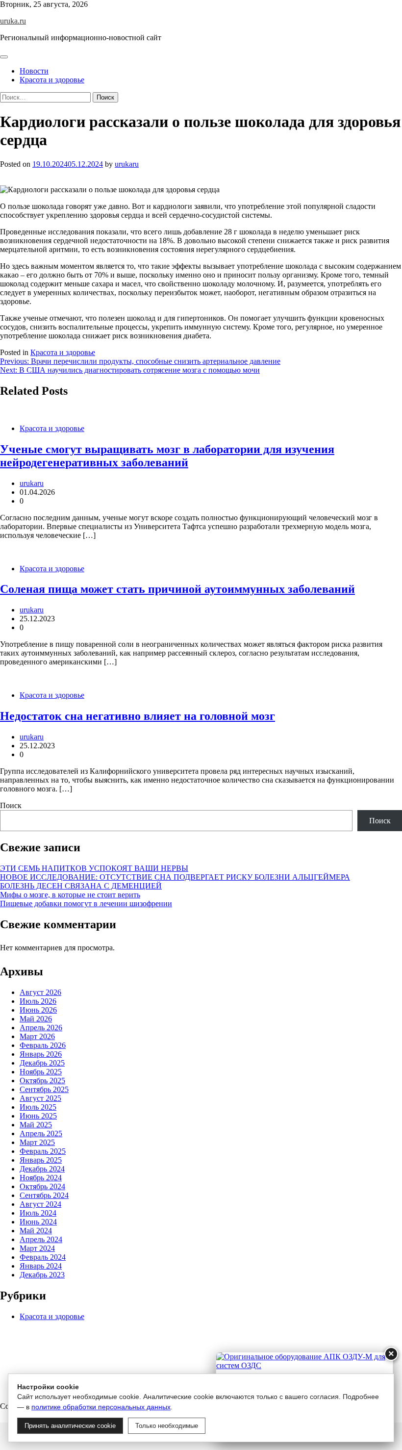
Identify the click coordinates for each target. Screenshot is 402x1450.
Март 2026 (37, 1036)
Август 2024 (40, 1204)
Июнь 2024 (38, 1222)
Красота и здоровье (52, 80)
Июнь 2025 (38, 1116)
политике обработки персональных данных (101, 1407)
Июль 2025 (38, 1107)
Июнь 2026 (38, 1010)
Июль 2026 (38, 1001)
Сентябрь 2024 (44, 1195)
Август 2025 (40, 1098)
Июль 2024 (38, 1213)
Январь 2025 (41, 1160)
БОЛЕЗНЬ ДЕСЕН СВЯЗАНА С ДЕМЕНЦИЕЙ (81, 886)
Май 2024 (36, 1230)
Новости (34, 71)
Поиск (11, 805)
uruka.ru (13, 21)
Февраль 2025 (43, 1151)
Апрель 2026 (41, 1027)
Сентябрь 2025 (44, 1089)
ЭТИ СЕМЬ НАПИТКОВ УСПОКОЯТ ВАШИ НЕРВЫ (94, 868)
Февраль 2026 (43, 1045)
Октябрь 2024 (42, 1186)
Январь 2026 (41, 1054)
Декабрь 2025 (42, 1063)
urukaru (127, 164)
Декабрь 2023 (42, 1275)
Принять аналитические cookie (70, 1425)
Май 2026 (36, 1019)
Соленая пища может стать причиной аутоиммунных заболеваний (177, 589)
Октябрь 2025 (42, 1080)
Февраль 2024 (43, 1257)
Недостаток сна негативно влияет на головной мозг (137, 716)
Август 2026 (40, 992)
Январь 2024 (41, 1266)
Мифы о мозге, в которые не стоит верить (70, 894)
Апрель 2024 (41, 1239)
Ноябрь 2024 (41, 1177)
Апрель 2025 (41, 1133)
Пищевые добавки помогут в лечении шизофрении (86, 903)
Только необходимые (166, 1425)
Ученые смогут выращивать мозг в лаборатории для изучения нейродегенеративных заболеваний (167, 456)
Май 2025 (36, 1124)
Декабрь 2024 (42, 1169)
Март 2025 (37, 1142)
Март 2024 (37, 1248)
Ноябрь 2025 (41, 1072)
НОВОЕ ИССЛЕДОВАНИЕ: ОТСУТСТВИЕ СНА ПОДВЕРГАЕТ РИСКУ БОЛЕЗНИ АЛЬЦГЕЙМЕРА (175, 877)
